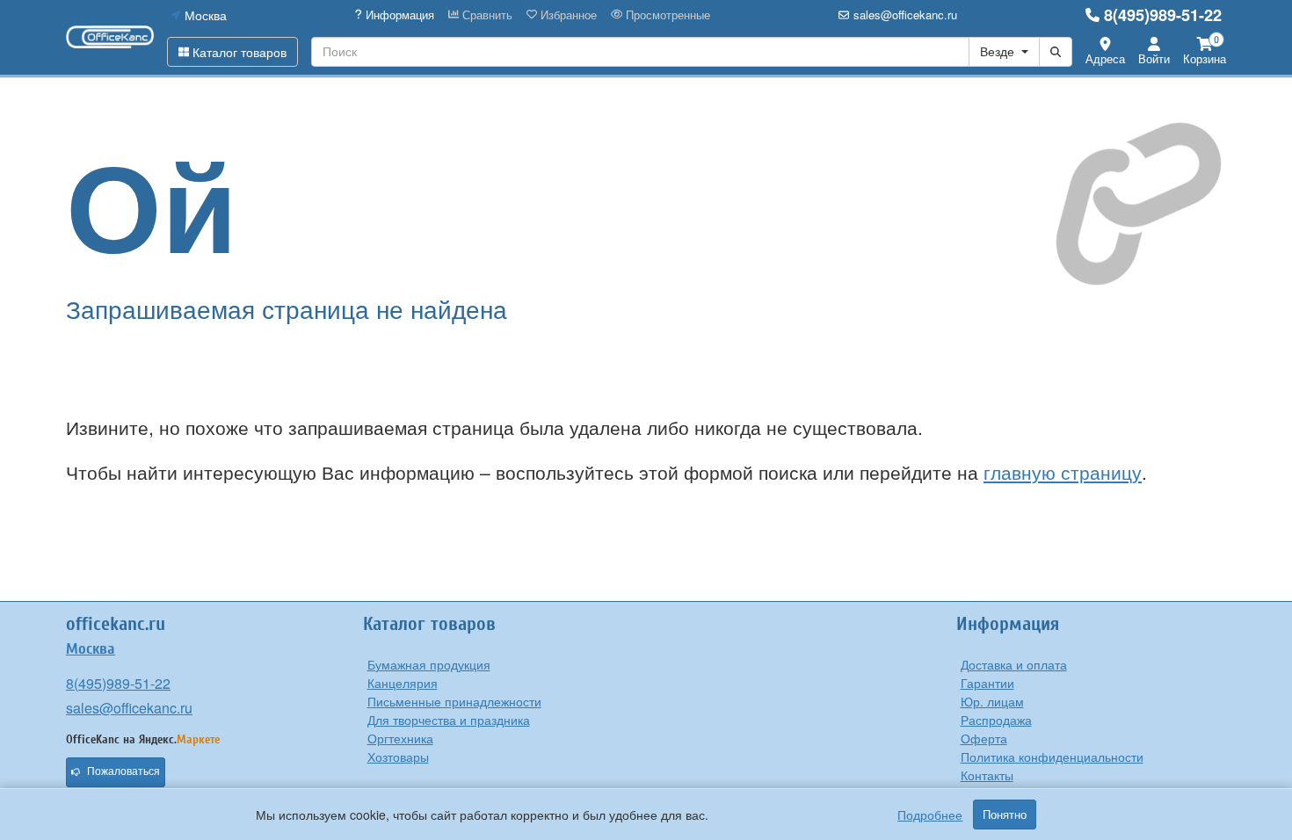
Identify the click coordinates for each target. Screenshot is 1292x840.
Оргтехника (400, 738)
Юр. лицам (992, 701)
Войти (1154, 58)
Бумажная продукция (428, 664)
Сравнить (485, 15)
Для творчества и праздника (448, 719)
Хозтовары (398, 756)
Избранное (567, 15)
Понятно (1005, 814)
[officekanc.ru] (110, 36)
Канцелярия (402, 683)
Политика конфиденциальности (1052, 756)
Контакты (987, 775)
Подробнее (929, 814)
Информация (398, 15)
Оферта (984, 738)
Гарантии (987, 683)
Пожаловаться (123, 771)
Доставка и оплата (1014, 664)
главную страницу (1063, 472)
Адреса (1105, 58)
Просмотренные (666, 15)
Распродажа (996, 719)
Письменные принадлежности (454, 701)
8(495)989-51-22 (1163, 15)
